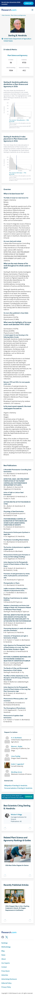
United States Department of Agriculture (17, 39)
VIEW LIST (28, 3)
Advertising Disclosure (9, 979)
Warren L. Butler (16, 746)
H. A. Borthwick (16, 738)
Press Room (5, 971)
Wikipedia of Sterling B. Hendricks (15, 786)
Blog (2, 951)
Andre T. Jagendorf (17, 764)
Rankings (4, 943)
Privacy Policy (6, 987)
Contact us (28, 796)
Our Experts (5, 963)
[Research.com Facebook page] (2, 937)
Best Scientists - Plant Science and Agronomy (14, 15)
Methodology (6, 947)
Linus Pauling (15, 756)
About (3, 959)
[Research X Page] (6, 937)
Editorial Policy (6, 983)
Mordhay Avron (16, 772)
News (3, 955)
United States (8, 41)
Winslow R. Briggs (16, 814)
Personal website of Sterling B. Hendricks (18, 788)
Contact (4, 967)
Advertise (4, 975)
